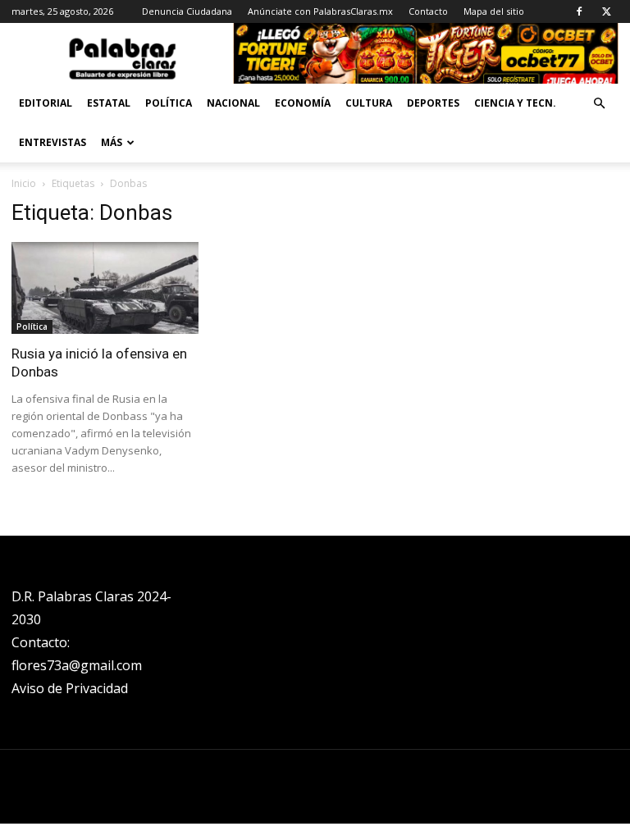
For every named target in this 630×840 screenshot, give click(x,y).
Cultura (368, 103)
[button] (599, 104)
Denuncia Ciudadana (187, 11)
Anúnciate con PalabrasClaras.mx (320, 11)
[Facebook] (579, 11)
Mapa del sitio (493, 11)
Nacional (233, 103)
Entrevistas (52, 142)
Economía (303, 103)
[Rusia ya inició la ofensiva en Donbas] (105, 288)
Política (168, 103)
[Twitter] (606, 11)
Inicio (23, 183)
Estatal (108, 103)
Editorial (45, 103)
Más (111, 142)
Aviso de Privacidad (69, 688)
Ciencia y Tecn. (515, 103)
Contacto (428, 11)
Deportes (433, 103)
